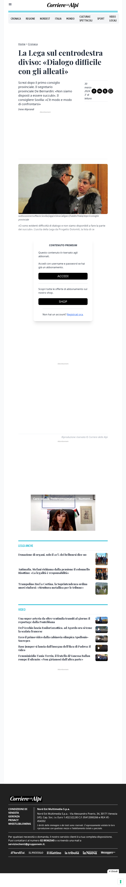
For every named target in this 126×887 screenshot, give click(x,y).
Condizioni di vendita (17, 810)
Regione (30, 18)
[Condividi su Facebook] (94, 91)
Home (21, 44)
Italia (58, 18)
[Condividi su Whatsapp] (110, 91)
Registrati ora (75, 314)
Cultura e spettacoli (85, 18)
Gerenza (14, 816)
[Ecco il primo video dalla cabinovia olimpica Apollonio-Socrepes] (101, 638)
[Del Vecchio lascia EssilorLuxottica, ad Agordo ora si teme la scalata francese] (101, 629)
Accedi (63, 276)
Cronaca (16, 18)
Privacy (13, 820)
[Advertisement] (63, 31)
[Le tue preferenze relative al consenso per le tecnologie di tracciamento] (121, 882)
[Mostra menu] (10, 4)
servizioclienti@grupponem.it (26, 844)
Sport (100, 18)
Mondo (70, 18)
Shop (63, 301)
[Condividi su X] (105, 91)
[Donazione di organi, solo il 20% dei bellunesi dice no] (101, 559)
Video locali (113, 18)
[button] (63, 512)
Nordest (45, 18)
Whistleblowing (19, 823)
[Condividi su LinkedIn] (99, 91)
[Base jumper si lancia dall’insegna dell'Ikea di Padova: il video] (101, 648)
